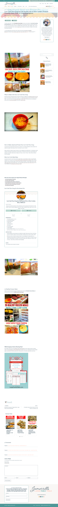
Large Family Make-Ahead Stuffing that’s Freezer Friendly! (20, 431)
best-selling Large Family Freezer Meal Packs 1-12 (20, 31)
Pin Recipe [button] (29, 210)
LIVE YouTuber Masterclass (33, 6)
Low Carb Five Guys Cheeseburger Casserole (12, 184)
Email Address (7, 496)
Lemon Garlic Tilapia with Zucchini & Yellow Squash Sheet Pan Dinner (31, 431)
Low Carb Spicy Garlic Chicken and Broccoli (12, 181)
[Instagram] (49, 6)
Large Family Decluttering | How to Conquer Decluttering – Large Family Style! (48, 76)
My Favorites (20, 6)
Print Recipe (15, 20)
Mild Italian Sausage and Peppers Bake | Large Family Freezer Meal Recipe (11, 407)
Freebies (15, 6)
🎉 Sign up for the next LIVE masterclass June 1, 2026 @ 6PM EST (40, 0)
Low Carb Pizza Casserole (9, 185)
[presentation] (10, 422)
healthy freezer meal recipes (19, 292)
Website (29, 477)
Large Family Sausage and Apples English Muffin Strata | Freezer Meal (48, 71)
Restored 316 (13, 505)
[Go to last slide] (5, 426)
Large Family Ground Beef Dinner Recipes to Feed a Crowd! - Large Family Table (20, 454)
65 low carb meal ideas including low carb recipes (23, 160)
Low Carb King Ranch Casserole (10, 179)
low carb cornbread (13, 100)
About (43, 3)
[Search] (52, 55)
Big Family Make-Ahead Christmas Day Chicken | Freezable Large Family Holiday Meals (48, 65)
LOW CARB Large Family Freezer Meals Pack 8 (26, 162)
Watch (48, 3)
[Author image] (5, 15)
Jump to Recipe (8, 20)
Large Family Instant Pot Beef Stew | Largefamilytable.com (17, 445)
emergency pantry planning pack (19, 348)
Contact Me (51, 3)
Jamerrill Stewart (9, 15)
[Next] (36, 426)
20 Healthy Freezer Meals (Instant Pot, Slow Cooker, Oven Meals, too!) (31, 407)
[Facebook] (48, 6)
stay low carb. (23, 100)
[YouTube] (46, 6)
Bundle (6, 31)
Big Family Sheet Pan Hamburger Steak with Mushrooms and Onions (48, 82)
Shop (23, 6)
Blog (45, 3)
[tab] (19, 436)
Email (17, 477)
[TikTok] (51, 6)
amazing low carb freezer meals (16, 163)
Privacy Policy (38, 505)
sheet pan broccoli (25, 97)
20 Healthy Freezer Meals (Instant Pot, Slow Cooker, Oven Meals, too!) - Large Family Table (22, 450)
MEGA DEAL (27, 30)
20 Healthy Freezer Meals (18, 23)
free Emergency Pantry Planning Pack (14, 349)
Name (6, 477)
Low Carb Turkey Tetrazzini (9, 180)
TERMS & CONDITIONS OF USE (45, 505)
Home (40, 3)
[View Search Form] (53, 6)
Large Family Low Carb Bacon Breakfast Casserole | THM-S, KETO (9, 431)
